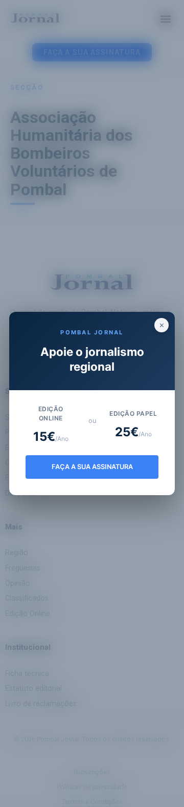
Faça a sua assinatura (92, 467)
